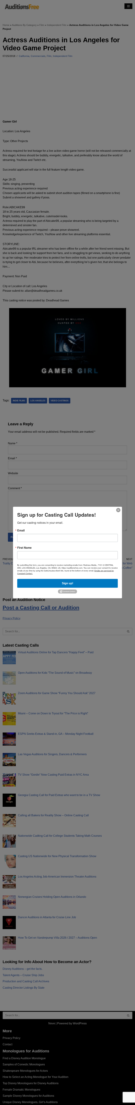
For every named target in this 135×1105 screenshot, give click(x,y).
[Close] (118, 510)
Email (21, 530)
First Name (24, 547)
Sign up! (67, 583)
